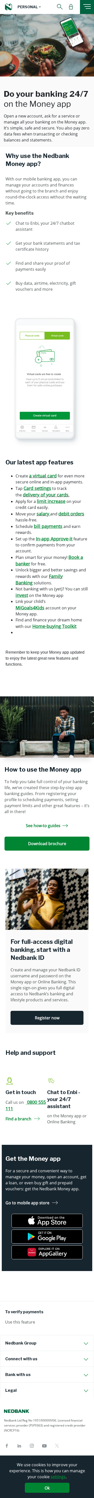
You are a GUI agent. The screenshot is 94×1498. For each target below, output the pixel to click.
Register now (47, 1018)
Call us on (26, 1105)
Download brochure (47, 843)
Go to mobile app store (27, 1203)
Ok (47, 1488)
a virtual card (43, 476)
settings (58, 1477)
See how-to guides (43, 825)
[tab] (47, 1343)
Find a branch (18, 1119)
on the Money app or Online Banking (67, 1119)
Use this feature (20, 1322)
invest (22, 595)
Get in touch (21, 1092)
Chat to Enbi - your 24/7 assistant (63, 1099)
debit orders (71, 514)
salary (43, 514)
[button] (29, 7)
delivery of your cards (45, 495)
